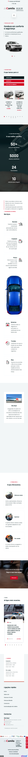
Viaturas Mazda (8, 700)
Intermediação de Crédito (10, 706)
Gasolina (9, 77)
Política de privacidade (13, 749)
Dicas (10, 622)
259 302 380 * (8, 723)
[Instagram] (13, 3)
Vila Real (14, 406)
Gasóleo (8, 81)
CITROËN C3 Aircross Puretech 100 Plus (8, 104)
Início (5, 691)
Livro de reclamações (14, 753)
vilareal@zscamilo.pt (9, 724)
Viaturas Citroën (8, 697)
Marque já (14, 577)
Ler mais (19, 639)
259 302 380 (19, 8)
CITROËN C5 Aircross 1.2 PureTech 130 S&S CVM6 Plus (19, 105)
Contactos (6, 703)
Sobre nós (6, 694)
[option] (14, 30)
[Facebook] (12, 3)
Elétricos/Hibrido (11, 84)
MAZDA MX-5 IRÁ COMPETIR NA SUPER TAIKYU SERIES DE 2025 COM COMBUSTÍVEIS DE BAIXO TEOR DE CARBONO (13, 629)
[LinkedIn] (15, 3)
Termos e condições (13, 751)
